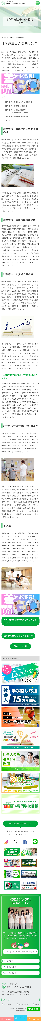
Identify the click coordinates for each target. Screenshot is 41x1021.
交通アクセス (6, 999)
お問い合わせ (11, 967)
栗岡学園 (37, 1004)
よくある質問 (11, 973)
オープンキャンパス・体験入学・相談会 (20, 951)
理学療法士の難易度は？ (11, 658)
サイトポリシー (8, 1004)
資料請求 (10, 961)
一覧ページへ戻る (20, 646)
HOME (3, 37)
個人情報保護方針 (23, 1004)
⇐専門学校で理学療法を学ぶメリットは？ (20, 621)
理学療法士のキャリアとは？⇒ (18, 636)
